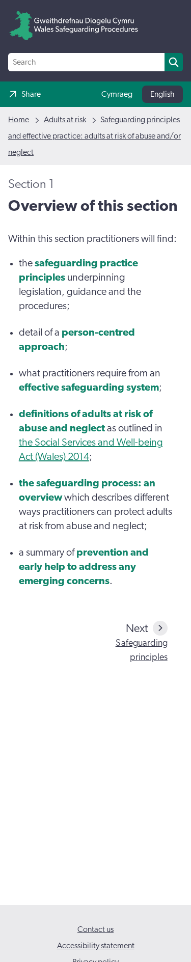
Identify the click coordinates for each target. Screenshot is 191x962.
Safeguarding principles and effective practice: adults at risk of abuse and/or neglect (94, 136)
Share (31, 94)
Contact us (95, 929)
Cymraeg (116, 94)
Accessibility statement (95, 946)
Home (18, 120)
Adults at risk (65, 120)
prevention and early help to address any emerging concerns (84, 566)
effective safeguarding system (89, 387)
